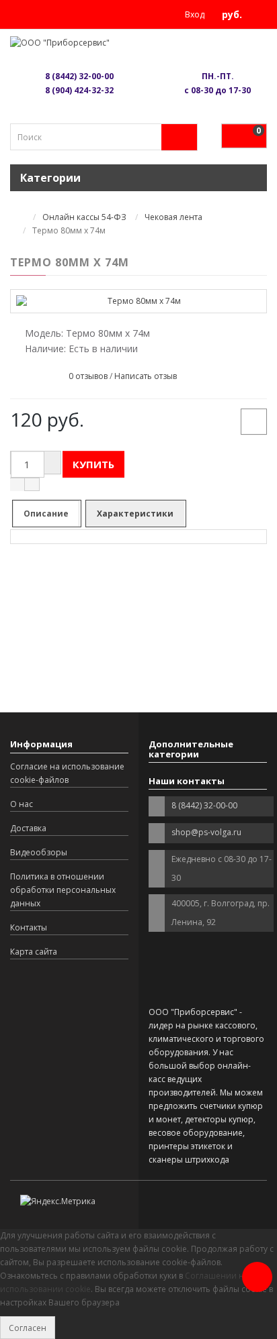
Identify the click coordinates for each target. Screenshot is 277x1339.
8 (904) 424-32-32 (79, 90)
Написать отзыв (145, 376)
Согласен (27, 1328)
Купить (93, 464)
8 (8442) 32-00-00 (79, 76)
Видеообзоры (38, 852)
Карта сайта (33, 951)
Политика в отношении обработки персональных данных (63, 890)
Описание (46, 513)
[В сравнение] (254, 422)
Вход (193, 14)
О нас (21, 804)
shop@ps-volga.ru (206, 832)
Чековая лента (173, 217)
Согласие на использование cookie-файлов (67, 773)
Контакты (28, 927)
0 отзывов (88, 376)
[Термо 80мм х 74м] (138, 300)
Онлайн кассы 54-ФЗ (84, 217)
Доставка (28, 828)
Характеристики (135, 513)
